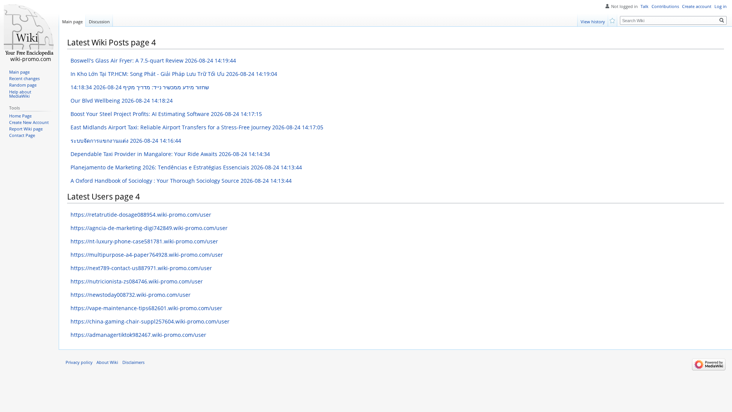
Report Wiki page (26, 129)
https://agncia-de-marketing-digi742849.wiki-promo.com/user (149, 228)
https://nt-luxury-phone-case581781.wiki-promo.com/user (144, 241)
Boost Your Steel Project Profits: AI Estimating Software (166, 113)
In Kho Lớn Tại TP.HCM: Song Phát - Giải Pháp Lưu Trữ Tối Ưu (174, 73)
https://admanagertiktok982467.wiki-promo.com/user (138, 334)
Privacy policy (79, 362)
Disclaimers (133, 362)
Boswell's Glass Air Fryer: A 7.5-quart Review (153, 60)
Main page (72, 21)
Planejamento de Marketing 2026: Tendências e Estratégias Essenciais (186, 167)
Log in (720, 6)
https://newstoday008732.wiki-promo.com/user (131, 294)
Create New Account (29, 122)
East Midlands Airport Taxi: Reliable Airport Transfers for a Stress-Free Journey (197, 127)
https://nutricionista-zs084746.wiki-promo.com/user (137, 281)
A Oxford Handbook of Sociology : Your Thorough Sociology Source (181, 180)
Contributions (665, 6)
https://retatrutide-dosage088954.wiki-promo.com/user (141, 214)
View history (593, 21)
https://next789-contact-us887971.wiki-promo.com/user (141, 268)
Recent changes (24, 78)
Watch (613, 20)
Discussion (99, 21)
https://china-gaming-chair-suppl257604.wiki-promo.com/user (150, 321)
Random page (23, 85)
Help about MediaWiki (20, 94)
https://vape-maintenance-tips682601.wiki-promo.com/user (146, 308)
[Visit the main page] (29, 30)
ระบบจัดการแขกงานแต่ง (126, 140)
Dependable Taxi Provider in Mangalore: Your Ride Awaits (170, 154)
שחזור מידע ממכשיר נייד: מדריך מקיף (140, 87)
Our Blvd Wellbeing (122, 100)
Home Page (20, 116)
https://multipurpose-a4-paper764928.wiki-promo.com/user (147, 254)
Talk (644, 6)
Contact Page (22, 135)
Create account (696, 6)
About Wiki (107, 362)
